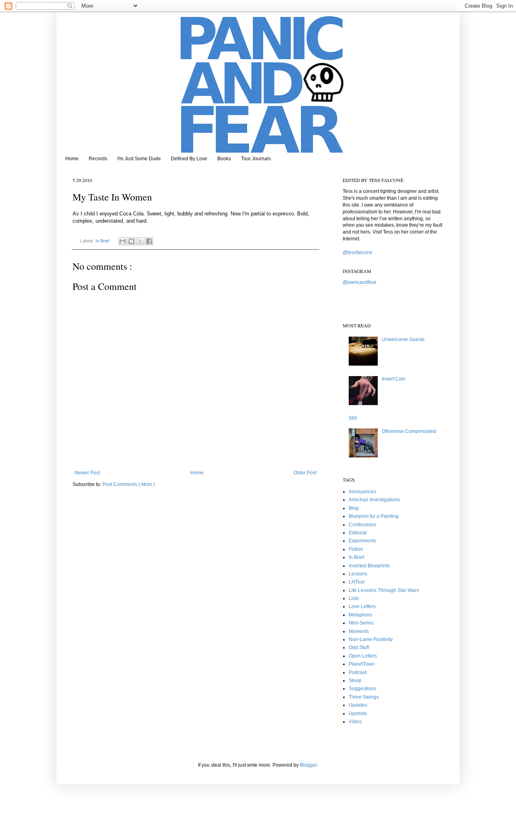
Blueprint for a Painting (374, 516)
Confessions (362, 524)
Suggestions (362, 688)
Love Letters (362, 606)
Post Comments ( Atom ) (128, 484)
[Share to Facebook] (149, 241)
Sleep (355, 680)
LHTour (357, 582)
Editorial (358, 533)
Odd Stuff (359, 647)
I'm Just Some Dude (139, 158)
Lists (354, 598)
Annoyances (362, 491)
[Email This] (123, 241)
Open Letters (363, 656)
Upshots (358, 713)
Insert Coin (394, 379)
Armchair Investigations (374, 500)
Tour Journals (256, 158)
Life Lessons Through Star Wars (384, 590)
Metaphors (360, 615)
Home (72, 158)
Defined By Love (189, 158)
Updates (358, 705)
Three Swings (364, 697)
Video (355, 721)
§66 (353, 418)
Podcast (357, 672)
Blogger (308, 765)
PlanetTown (362, 664)
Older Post (304, 473)
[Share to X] (140, 241)
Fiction (356, 549)
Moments (359, 631)
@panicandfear (360, 282)
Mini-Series (361, 623)
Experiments (362, 541)
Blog (354, 508)
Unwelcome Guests (403, 339)
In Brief (103, 240)
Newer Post (87, 473)
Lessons (358, 574)
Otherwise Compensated (409, 431)
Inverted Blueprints (369, 566)
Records (98, 158)
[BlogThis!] (131, 241)
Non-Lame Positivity (371, 639)
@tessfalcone (357, 252)
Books (224, 158)
